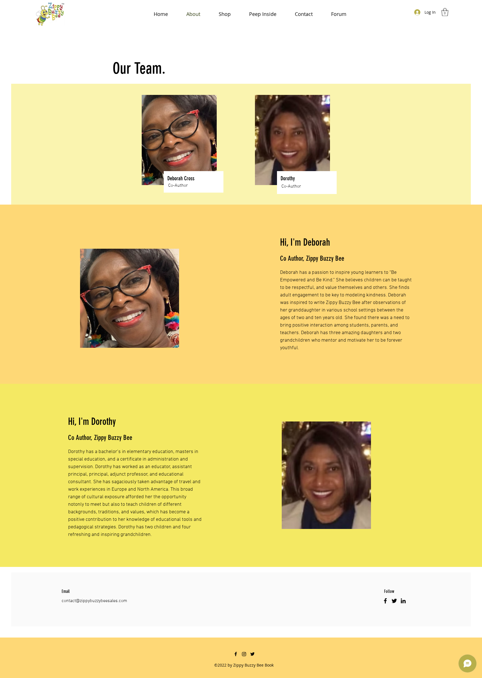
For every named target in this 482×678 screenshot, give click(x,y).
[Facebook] (385, 600)
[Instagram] (244, 654)
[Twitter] (394, 600)
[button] (445, 12)
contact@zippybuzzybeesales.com (94, 601)
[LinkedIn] (403, 600)
